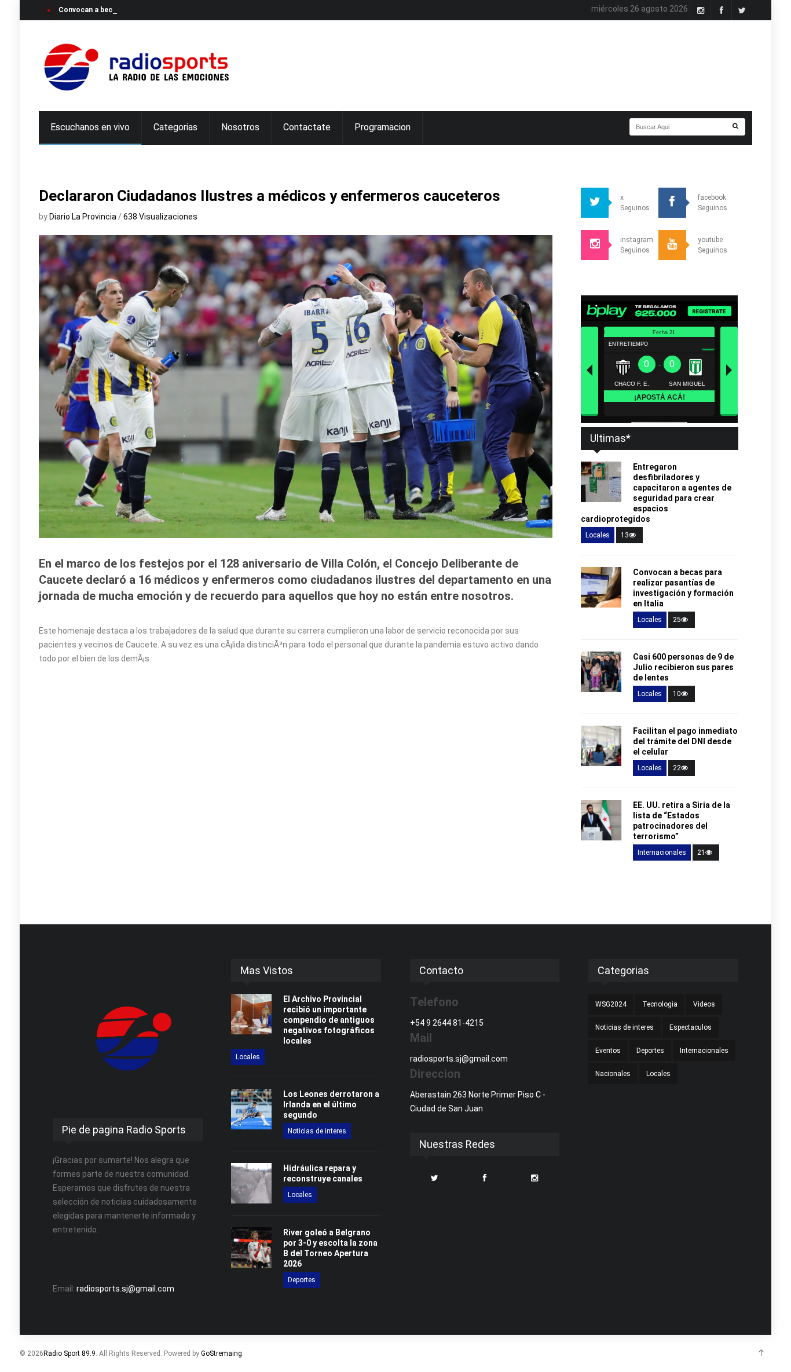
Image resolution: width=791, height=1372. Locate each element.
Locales (597, 535)
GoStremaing (221, 1353)
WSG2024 (611, 1004)
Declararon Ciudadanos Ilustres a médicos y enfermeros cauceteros (269, 195)
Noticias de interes (317, 1131)
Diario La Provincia (83, 216)
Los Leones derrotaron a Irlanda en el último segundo (331, 1104)
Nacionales (613, 1074)
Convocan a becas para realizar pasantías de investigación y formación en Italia (193, 10)
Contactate (307, 127)
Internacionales (662, 852)
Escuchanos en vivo (90, 127)
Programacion (382, 127)
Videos (704, 1004)
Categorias (175, 127)
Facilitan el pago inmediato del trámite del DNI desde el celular (685, 741)
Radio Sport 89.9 (69, 1353)
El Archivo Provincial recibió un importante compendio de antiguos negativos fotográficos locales (329, 1019)
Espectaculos (690, 1027)
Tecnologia (660, 1004)
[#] (135, 66)
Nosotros (240, 127)
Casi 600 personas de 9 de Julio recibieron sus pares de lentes (683, 667)
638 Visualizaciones (160, 216)
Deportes (302, 1280)
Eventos (608, 1051)
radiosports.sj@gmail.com (125, 1288)
